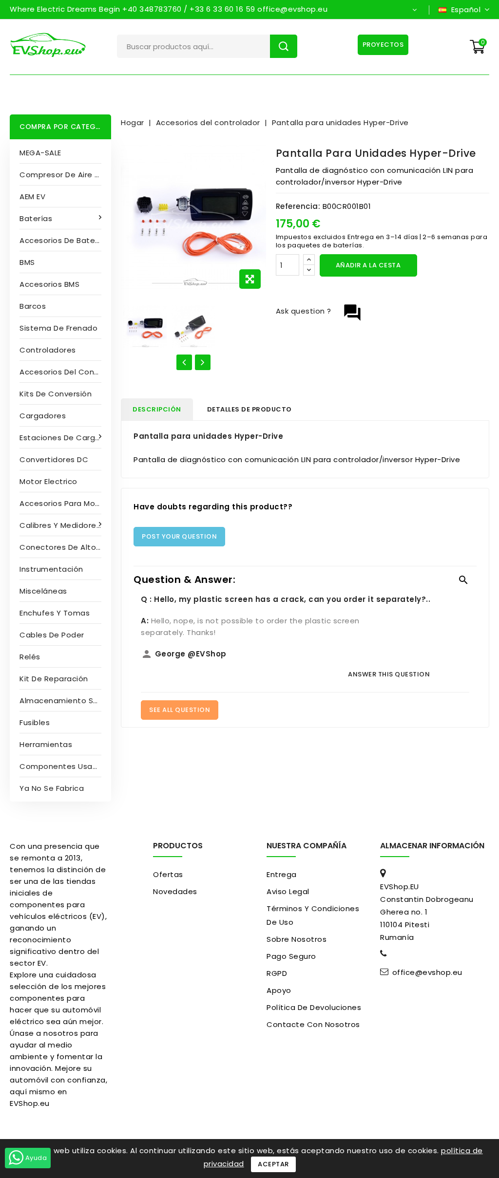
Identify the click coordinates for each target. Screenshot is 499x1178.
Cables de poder (51, 635)
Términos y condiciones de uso (313, 915)
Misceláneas (43, 591)
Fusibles (34, 722)
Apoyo (279, 990)
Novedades (175, 891)
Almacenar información (432, 845)
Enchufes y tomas (54, 613)
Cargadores (42, 416)
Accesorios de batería (62, 240)
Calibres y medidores (59, 525)
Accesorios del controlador (65, 372)
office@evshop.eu (427, 972)
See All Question (179, 709)
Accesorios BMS (49, 284)
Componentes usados (63, 766)
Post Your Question (179, 536)
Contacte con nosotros (313, 1024)
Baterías (35, 218)
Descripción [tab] (157, 409)
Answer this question (389, 674)
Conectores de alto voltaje (65, 547)
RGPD (277, 973)
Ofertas (168, 874)
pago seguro (291, 956)
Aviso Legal (288, 891)
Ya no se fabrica (51, 788)
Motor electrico (48, 481)
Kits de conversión (55, 394)
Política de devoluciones (314, 1007)
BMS (27, 262)
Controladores (47, 350)
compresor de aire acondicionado (65, 174)
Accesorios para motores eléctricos (65, 503)
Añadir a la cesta (368, 265)
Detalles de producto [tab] (249, 409)
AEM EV (32, 196)
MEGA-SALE (40, 153)
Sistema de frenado (58, 328)
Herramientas (45, 744)
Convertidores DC (53, 459)
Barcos (32, 306)
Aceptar (273, 1164)
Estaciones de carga (59, 437)
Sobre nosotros (296, 939)
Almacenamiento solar (63, 700)
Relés (29, 657)
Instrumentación (51, 569)
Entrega (282, 874)
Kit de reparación (53, 678)
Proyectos (383, 44)
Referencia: (298, 206)
